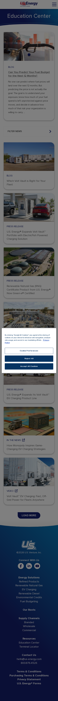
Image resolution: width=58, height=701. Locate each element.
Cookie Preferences (29, 351)
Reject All (29, 358)
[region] (29, 350)
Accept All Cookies (29, 366)
